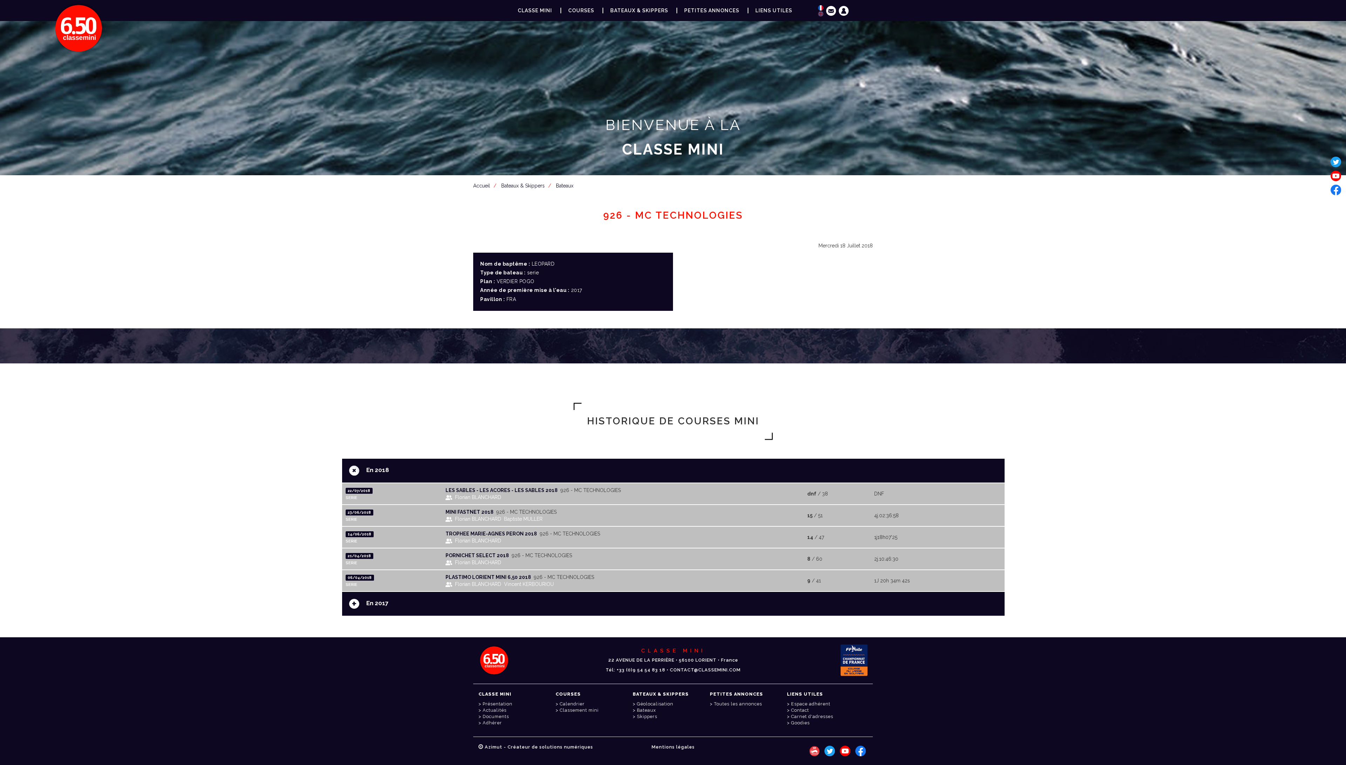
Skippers (647, 716)
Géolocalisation (655, 703)
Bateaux (646, 710)
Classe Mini (535, 10)
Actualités (495, 710)
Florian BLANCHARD (478, 497)
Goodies (800, 722)
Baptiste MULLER (523, 519)
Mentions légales (673, 747)
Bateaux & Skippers (639, 10)
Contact (800, 710)
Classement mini (579, 710)
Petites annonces (711, 10)
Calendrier (572, 703)
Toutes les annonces (738, 703)
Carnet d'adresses (812, 716)
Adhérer (492, 722)
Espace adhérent (674, 183)
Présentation (497, 703)
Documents (496, 716)
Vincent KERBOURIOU (529, 584)
